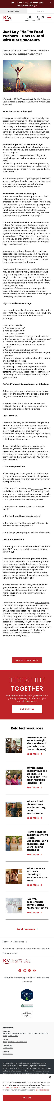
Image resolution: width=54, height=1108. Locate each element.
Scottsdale (43, 1033)
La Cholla (29, 1033)
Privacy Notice (12, 1087)
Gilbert (22, 1033)
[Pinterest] (29, 970)
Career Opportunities (24, 977)
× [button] (51, 2)
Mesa (36, 1033)
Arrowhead (7, 1033)
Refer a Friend (42, 977)
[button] (49, 1077)
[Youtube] (34, 970)
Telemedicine (13, 1036)
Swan (5, 1036)
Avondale (15, 1033)
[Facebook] (19, 970)
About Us (8, 977)
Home (6, 50)
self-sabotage (42, 602)
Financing (27, 981)
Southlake (12, 1042)
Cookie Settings (42, 1090)
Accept (27, 1097)
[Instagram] (24, 970)
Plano (5, 1042)
